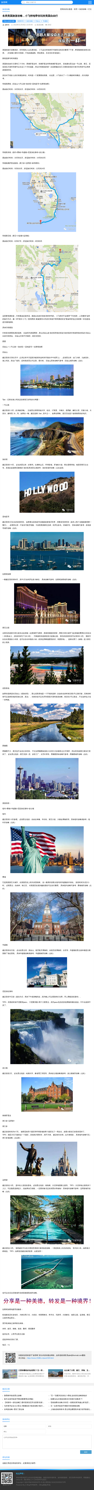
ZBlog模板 (42, 1485)
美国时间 (20, 21)
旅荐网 (4, 2)
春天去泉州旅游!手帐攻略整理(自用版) (18, 1399)
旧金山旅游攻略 (9, 21)
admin (7, 25)
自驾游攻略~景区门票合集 (14, 1409)
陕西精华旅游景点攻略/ (13, 1395)
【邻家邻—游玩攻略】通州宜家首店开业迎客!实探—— (24, 1402)
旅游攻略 (82, 9)
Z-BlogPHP (29, 1485)
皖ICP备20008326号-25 (33, 1482)
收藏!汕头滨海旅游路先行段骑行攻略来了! (66, 1399)
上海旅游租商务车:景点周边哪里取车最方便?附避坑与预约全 (71, 1409)
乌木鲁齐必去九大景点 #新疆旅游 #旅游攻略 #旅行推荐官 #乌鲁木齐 (24, 1406)
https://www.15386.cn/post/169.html (40, 1358)
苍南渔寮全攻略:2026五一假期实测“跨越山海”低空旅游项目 (71, 1402)
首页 (75, 9)
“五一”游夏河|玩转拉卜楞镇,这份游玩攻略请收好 (69, 1395)
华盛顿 (45, 21)
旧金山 (37, 21)
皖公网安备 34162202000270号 (54, 1482)
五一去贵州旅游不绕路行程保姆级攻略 (65, 1406)
